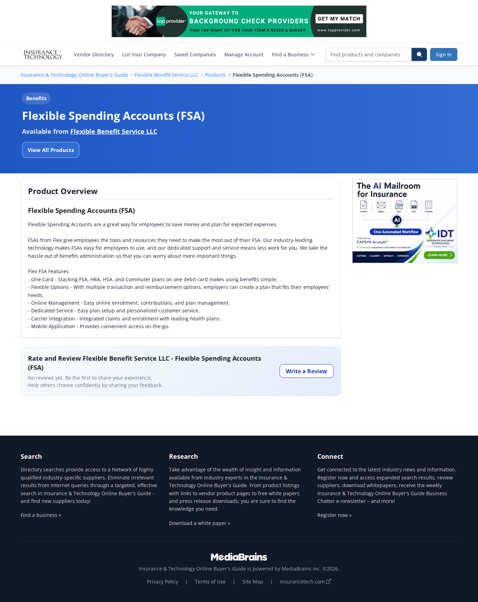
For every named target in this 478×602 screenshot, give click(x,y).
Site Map (252, 581)
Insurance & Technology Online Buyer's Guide (74, 74)
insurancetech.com (303, 581)
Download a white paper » (199, 523)
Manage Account (243, 54)
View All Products (51, 149)
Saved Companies (195, 54)
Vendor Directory (94, 54)
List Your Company (144, 54)
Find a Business (290, 54)
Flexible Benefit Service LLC (166, 74)
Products (215, 74)
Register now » (334, 515)
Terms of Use (210, 581)
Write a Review (306, 371)
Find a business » (41, 515)
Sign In (444, 54)
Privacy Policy (162, 581)
